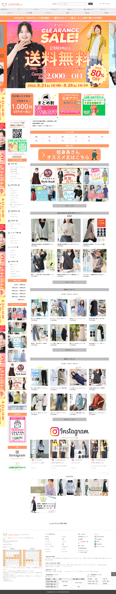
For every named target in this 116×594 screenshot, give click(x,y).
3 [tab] (56, 89)
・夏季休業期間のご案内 (38, 123)
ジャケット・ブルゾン (15, 224)
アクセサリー (13, 273)
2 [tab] (55, 89)
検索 (90, 3)
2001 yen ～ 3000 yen (18, 290)
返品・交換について (88, 9)
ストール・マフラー (15, 271)
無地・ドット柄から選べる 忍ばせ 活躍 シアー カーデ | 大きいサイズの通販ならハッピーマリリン (53, 274)
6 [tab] (60, 89)
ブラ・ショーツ (14, 240)
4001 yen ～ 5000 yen (18, 296)
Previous (2, 56)
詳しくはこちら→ (49, 559)
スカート (12, 200)
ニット (12, 181)
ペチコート (13, 238)
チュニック (13, 214)
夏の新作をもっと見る (69, 419)
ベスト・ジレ (13, 228)
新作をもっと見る (69, 282)
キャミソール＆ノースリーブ (17, 167)
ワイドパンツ (13, 193)
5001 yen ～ (21, 299)
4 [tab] (58, 89)
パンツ (12, 188)
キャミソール (13, 243)
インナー (12, 236)
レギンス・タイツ (14, 195)
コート (12, 226)
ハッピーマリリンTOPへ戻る (58, 523)
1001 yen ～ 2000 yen (18, 287)
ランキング (48, 13)
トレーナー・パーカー (15, 178)
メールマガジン (54, 9)
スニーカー (13, 255)
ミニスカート (13, 206)
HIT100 (106, 13)
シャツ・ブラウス (14, 174)
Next (114, 56)
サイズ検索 (29, 13)
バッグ (12, 269)
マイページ (103, 9)
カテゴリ (9, 13)
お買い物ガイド (4, 9)
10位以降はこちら (69, 350)
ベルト (12, 267)
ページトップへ (113, 574)
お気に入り (70, 9)
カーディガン (13, 176)
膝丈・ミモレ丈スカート (16, 204)
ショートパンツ (14, 197)
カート (19, 9)
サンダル (12, 257)
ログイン (36, 9)
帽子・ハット (13, 264)
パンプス (12, 250)
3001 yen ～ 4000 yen (18, 293)
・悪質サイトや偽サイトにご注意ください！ (43, 125)
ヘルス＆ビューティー (15, 276)
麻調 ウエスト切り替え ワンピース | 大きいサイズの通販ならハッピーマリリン (85, 343)
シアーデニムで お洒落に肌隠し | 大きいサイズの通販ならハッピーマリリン (84, 412)
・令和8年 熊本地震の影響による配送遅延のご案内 (44, 121)
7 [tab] (61, 89)
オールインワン (14, 216)
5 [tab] (59, 89)
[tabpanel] (46, 104)
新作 (67, 13)
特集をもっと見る (69, 205)
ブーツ (12, 252)
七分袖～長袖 (13, 171)
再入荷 (87, 13)
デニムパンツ (13, 190)
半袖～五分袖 (13, 169)
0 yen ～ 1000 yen (19, 284)
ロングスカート (14, 202)
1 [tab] (54, 89)
